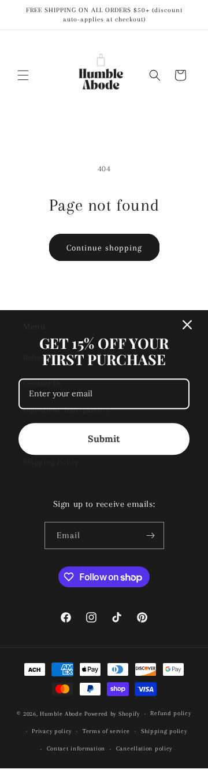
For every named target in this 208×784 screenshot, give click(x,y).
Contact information (76, 748)
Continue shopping (104, 247)
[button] (23, 75)
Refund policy (170, 713)
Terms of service (106, 731)
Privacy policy (52, 731)
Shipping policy (164, 731)
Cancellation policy (144, 748)
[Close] (187, 324)
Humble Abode (61, 713)
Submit (104, 438)
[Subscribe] (151, 535)
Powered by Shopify (112, 713)
